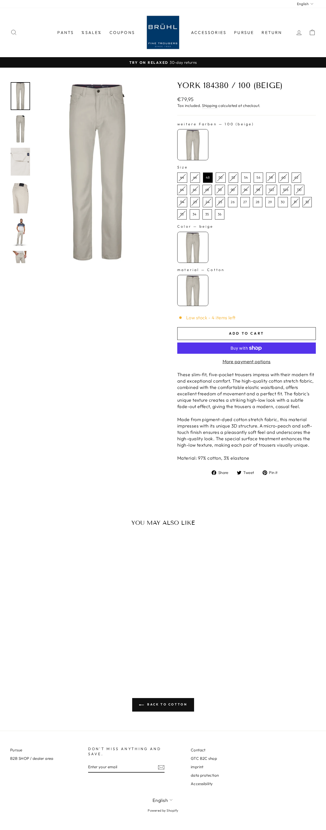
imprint (197, 766)
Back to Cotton (166, 704)
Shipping (210, 105)
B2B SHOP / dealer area (31, 758)
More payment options (247, 361)
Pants (65, 32)
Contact (198, 750)
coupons (122, 32)
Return (272, 32)
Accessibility (202, 783)
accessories (208, 32)
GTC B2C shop (204, 758)
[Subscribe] (161, 767)
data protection (205, 775)
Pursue (244, 32)
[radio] (192, 144)
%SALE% (92, 32)
